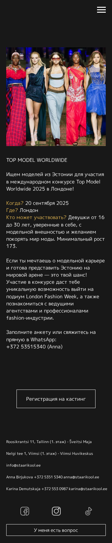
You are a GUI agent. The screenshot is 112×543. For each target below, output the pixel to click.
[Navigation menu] (101, 10)
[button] (56, 399)
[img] (24, 511)
